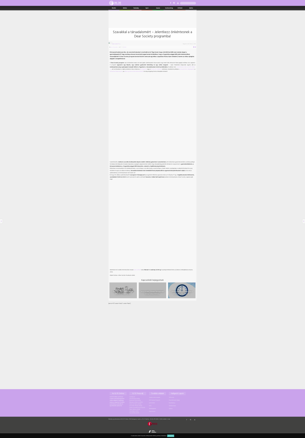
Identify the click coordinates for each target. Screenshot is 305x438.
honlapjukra (144, 69)
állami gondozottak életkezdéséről (134, 71)
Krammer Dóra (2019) (135, 400)
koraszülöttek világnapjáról (187, 69)
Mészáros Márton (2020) (136, 402)
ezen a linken (137, 270)
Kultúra (125, 8)
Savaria (158, 8)
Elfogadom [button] (170, 436)
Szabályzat (132, 397)
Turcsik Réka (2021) (134, 413)
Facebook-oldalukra (156, 69)
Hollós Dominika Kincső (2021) (137, 408)
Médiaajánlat (152, 409)
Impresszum (152, 411)
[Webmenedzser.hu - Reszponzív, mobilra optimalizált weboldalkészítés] (152, 431)
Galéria (191, 8)
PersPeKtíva (172, 403)
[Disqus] (152, 324)
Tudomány (136, 8)
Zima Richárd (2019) (134, 399)
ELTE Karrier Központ (154, 400)
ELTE (150, 406)
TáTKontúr (171, 397)
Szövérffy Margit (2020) (135, 406)
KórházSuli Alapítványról (116, 71)
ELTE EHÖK (152, 403)
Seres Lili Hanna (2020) (135, 404)
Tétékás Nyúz (172, 406)
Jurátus (171, 409)
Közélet (114, 8)
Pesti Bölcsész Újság (174, 400)
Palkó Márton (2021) (134, 409)
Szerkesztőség (169, 8)
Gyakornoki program (154, 397)
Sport (147, 8)
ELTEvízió (180, 8)
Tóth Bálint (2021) (134, 411)
